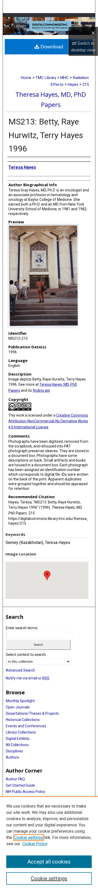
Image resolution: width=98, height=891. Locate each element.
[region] (49, 843)
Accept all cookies (49, 862)
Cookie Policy (35, 843)
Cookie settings (28, 837)
